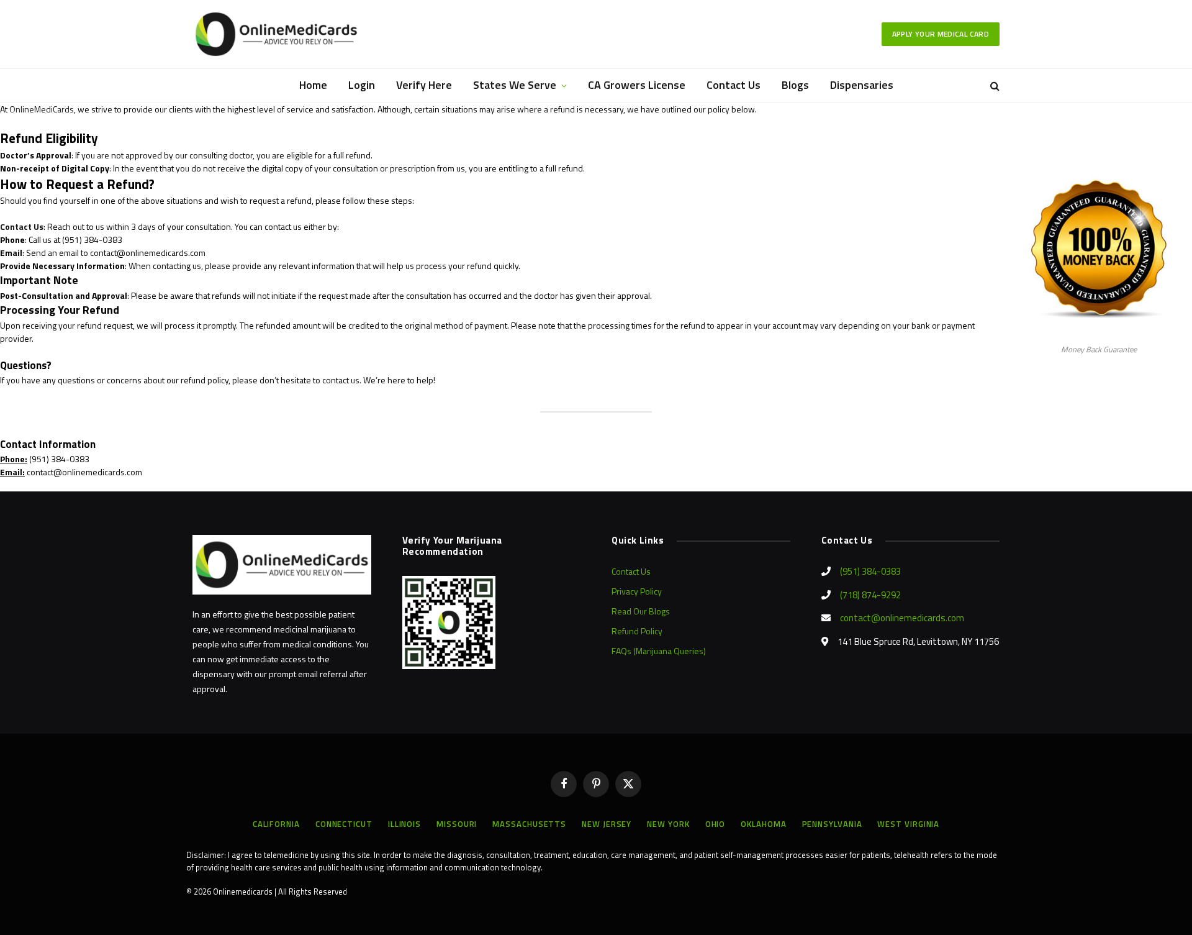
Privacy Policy (637, 591)
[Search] (994, 85)
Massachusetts (529, 824)
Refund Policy (637, 630)
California (276, 824)
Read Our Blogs (641, 611)
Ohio (715, 824)
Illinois (404, 824)
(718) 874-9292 (870, 595)
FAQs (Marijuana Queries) (659, 650)
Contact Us (734, 84)
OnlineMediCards (41, 109)
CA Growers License (636, 84)
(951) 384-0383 (870, 571)
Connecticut (343, 824)
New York (668, 824)
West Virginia (908, 824)
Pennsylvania (832, 824)
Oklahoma (763, 824)
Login (361, 84)
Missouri (456, 824)
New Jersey (606, 824)
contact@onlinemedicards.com (902, 618)
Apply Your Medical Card (940, 34)
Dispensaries (861, 84)
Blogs (795, 84)
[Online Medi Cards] (276, 34)
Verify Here (424, 84)
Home (313, 84)
